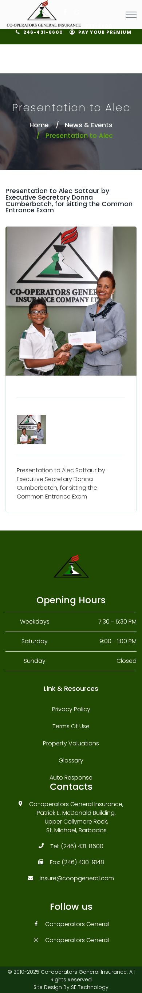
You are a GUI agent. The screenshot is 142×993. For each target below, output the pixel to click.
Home (39, 124)
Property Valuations (71, 743)
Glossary (71, 760)
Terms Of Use (71, 726)
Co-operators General (77, 924)
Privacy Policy (71, 709)
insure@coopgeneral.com (77, 878)
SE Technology (90, 987)
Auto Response (71, 777)
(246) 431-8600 (82, 846)
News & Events (89, 124)
